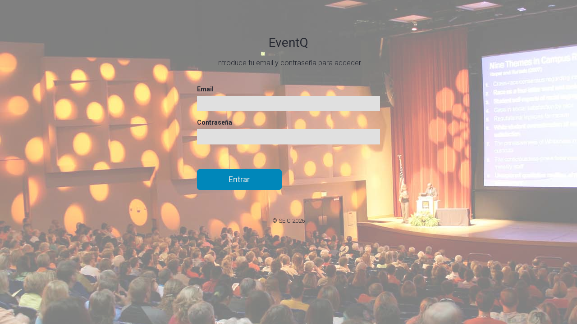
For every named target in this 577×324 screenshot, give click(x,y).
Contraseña (214, 122)
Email (205, 89)
